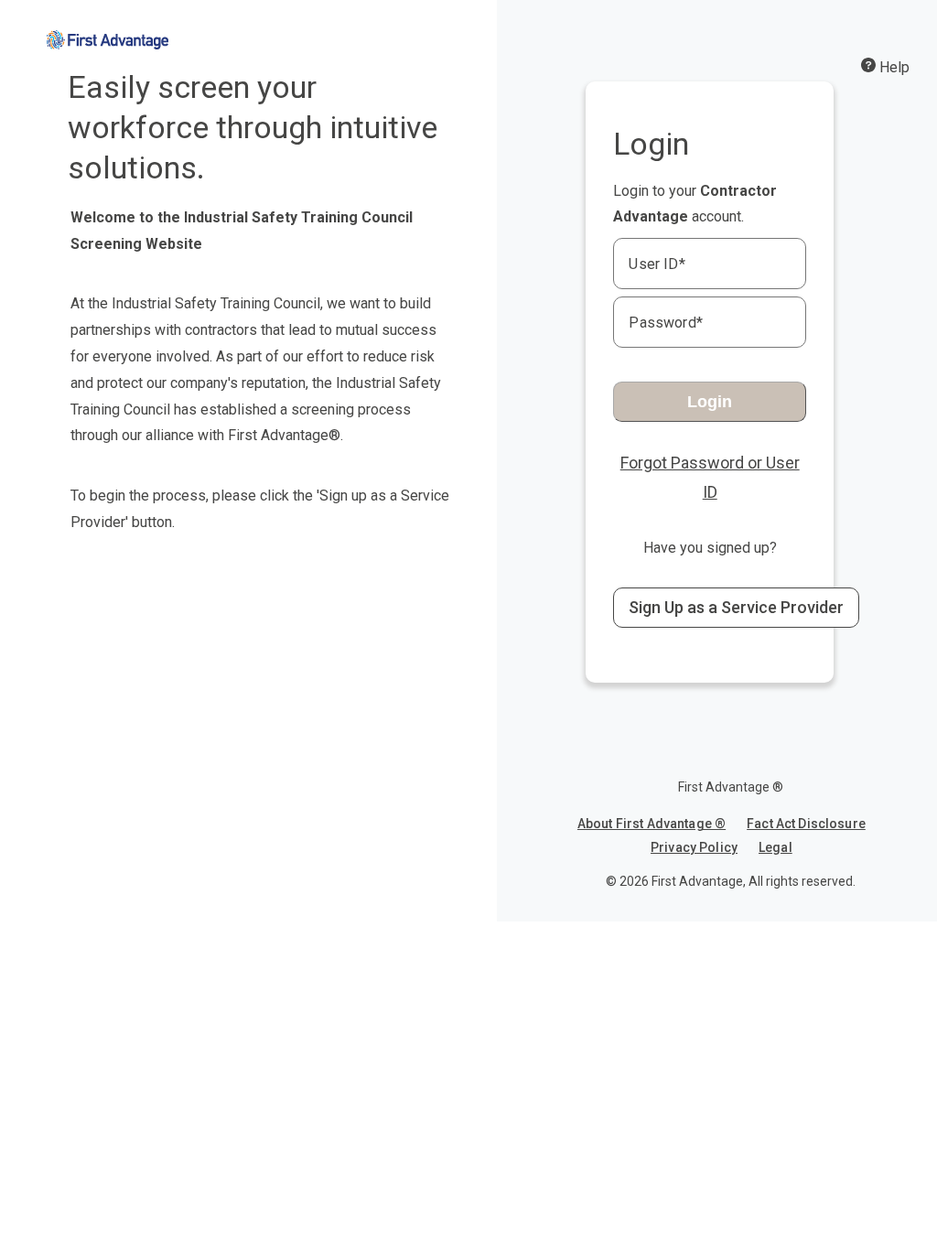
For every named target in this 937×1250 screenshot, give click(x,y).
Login (709, 402)
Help (893, 67)
